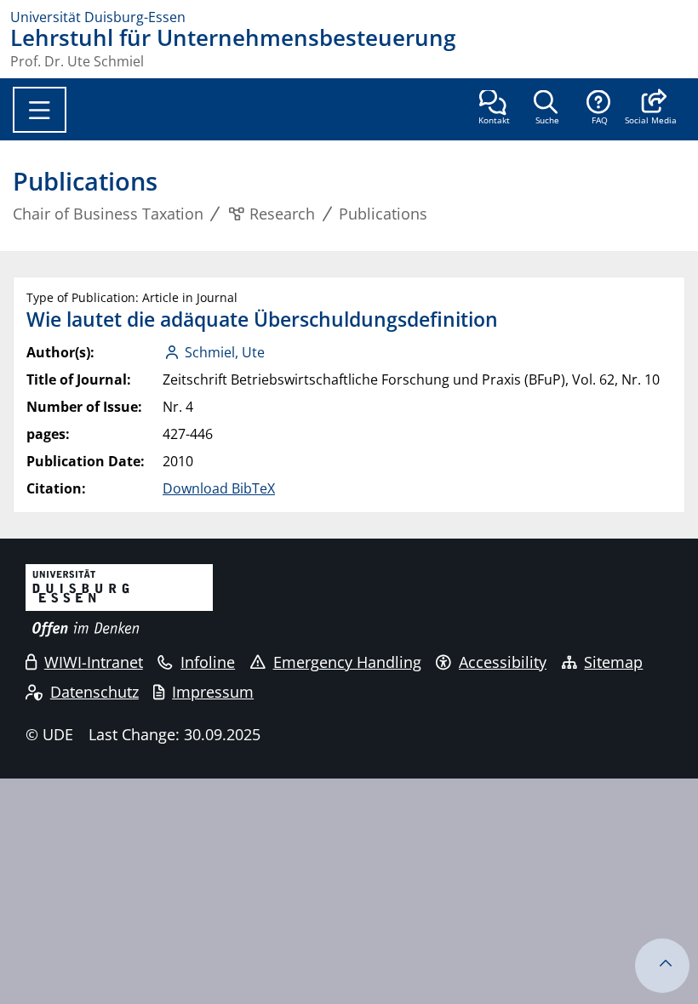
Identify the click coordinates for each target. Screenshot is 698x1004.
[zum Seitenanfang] (662, 965)
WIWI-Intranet (93, 662)
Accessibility (502, 662)
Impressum (213, 692)
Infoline (207, 662)
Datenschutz (94, 692)
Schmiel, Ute (225, 352)
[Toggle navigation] (39, 110)
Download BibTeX (219, 488)
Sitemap (613, 662)
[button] (651, 109)
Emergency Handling (347, 662)
